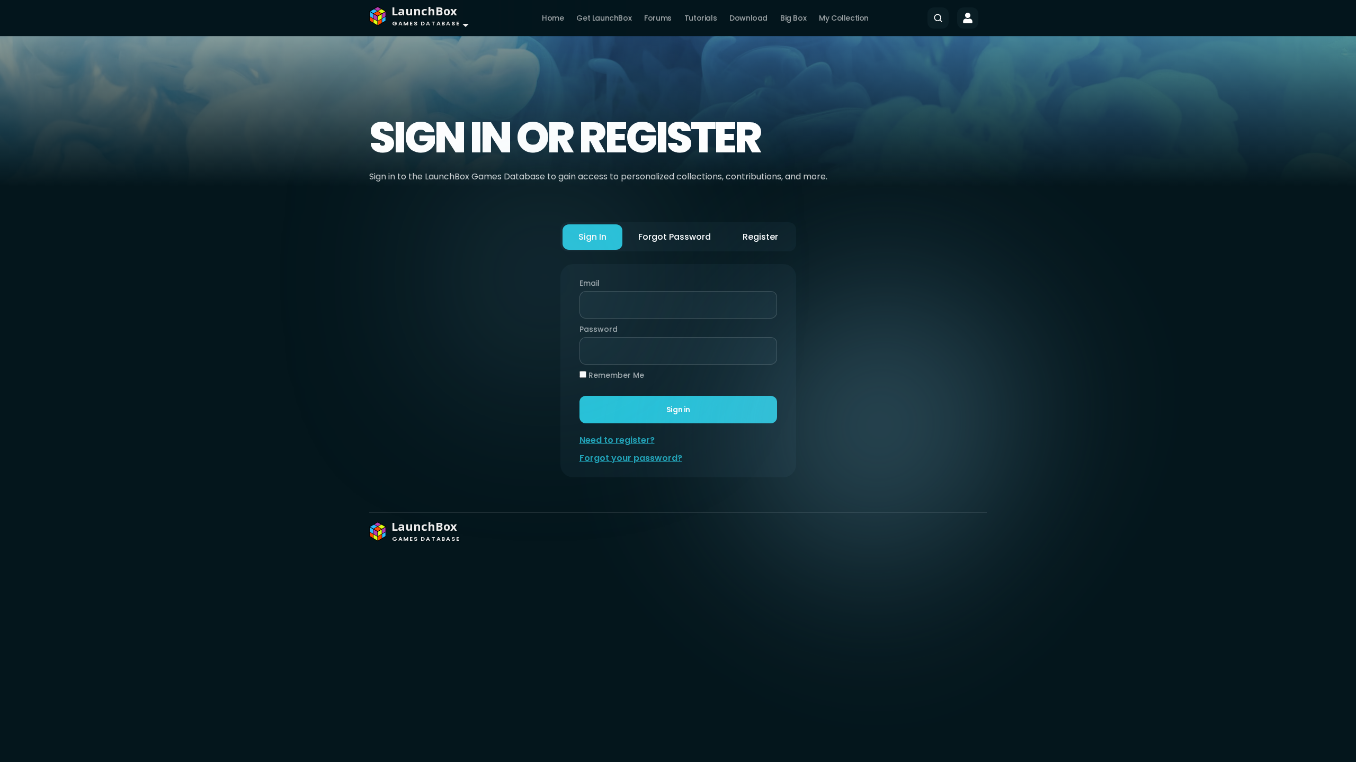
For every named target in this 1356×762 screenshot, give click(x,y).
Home (553, 18)
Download (748, 18)
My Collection (844, 18)
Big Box (793, 18)
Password (595, 329)
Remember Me (615, 375)
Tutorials (700, 18)
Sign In (592, 237)
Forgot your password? (630, 458)
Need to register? (617, 440)
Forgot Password (674, 237)
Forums (658, 18)
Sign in (678, 409)
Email (589, 283)
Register (760, 237)
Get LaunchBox (603, 18)
